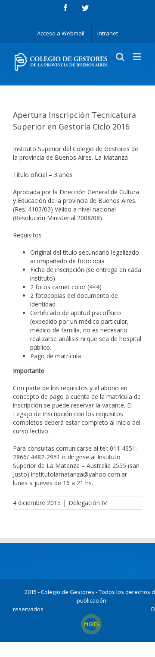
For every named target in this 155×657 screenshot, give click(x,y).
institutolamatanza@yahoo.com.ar (79, 474)
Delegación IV (87, 503)
